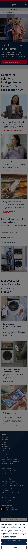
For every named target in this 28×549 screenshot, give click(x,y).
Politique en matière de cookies (8, 537)
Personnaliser (13, 547)
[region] (13, 535)
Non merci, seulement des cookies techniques (13, 543)
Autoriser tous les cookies (13, 540)
